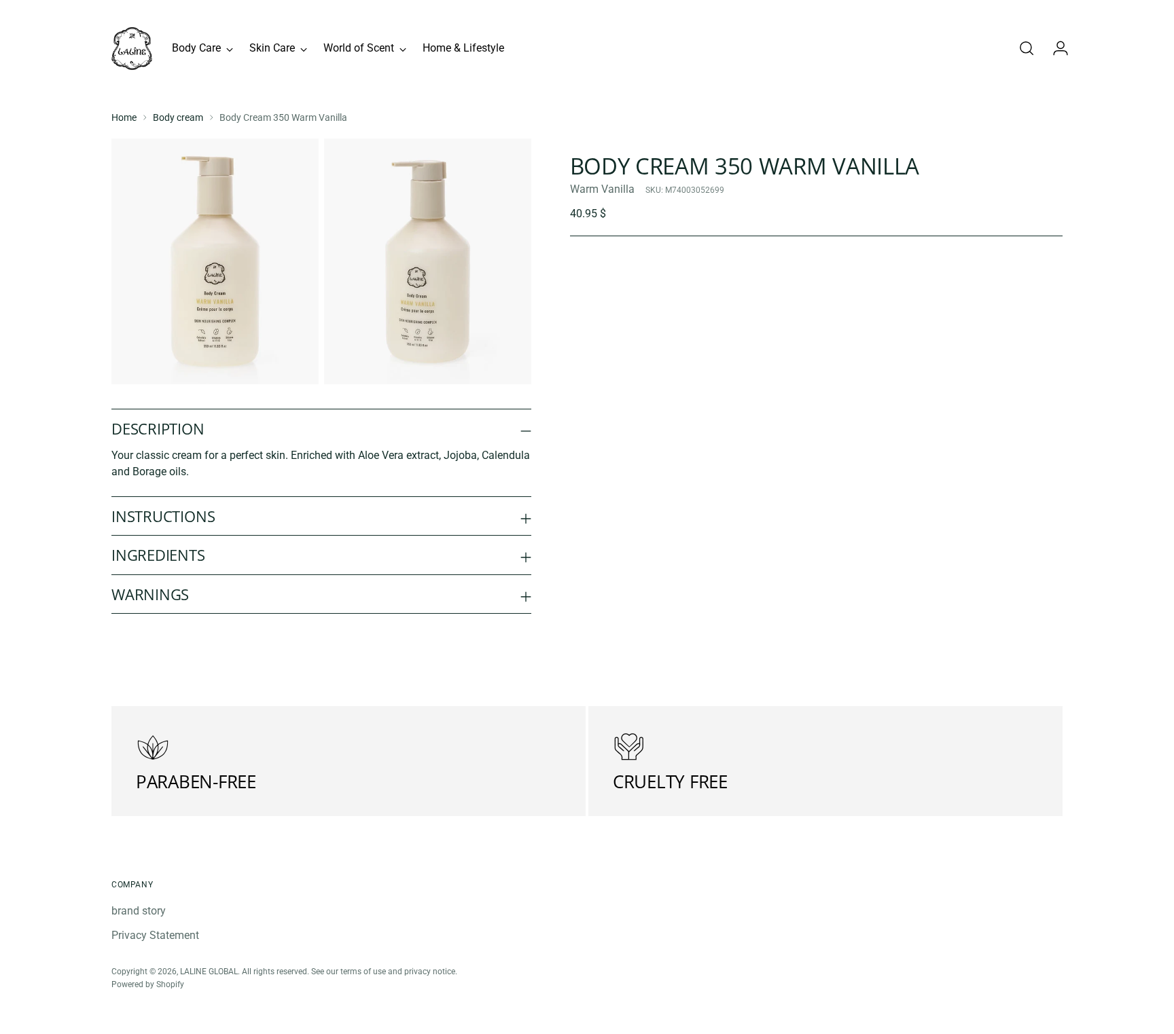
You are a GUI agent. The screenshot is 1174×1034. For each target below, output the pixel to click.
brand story (138, 910)
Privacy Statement (155, 935)
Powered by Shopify (147, 984)
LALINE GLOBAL (209, 971)
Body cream (178, 117)
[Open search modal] (1026, 48)
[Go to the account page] (1055, 48)
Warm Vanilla (602, 189)
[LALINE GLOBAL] (131, 48)
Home (124, 117)
